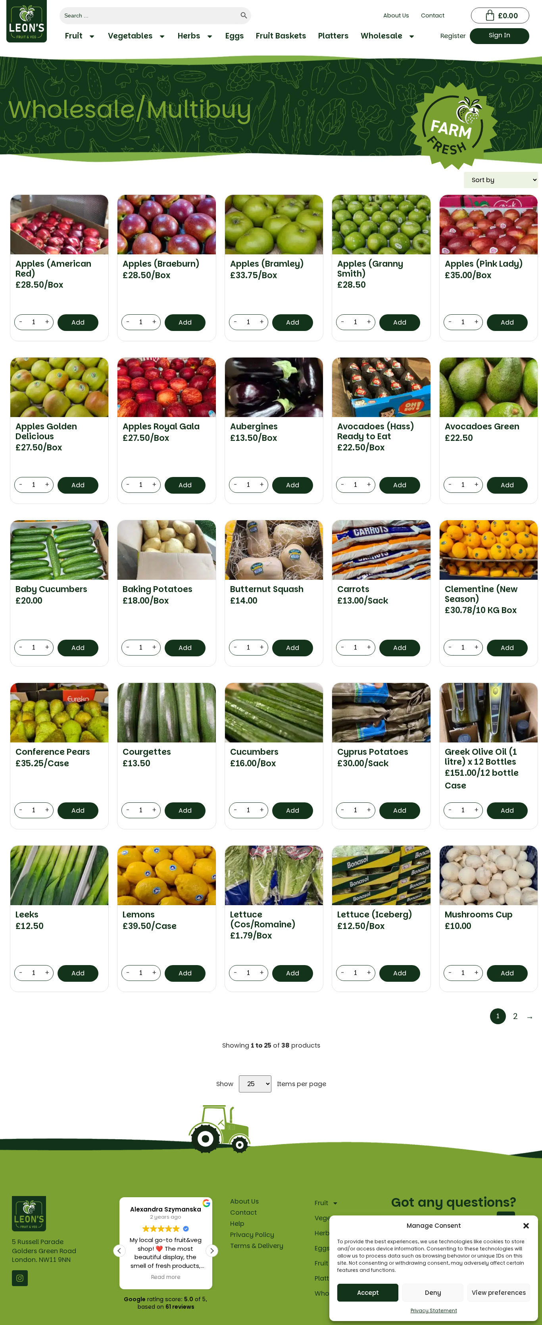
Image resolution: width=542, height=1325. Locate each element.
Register (453, 35)
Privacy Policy (252, 1234)
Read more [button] (166, 1277)
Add (78, 322)
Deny (433, 1292)
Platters (333, 36)
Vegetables (130, 36)
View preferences (499, 1292)
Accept (368, 1292)
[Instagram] (20, 1278)
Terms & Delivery (256, 1245)
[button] (526, 1226)
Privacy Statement (434, 1310)
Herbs (189, 36)
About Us (396, 15)
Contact (432, 15)
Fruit (74, 36)
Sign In (499, 35)
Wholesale (381, 36)
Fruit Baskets (281, 36)
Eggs (234, 36)
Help (237, 1223)
